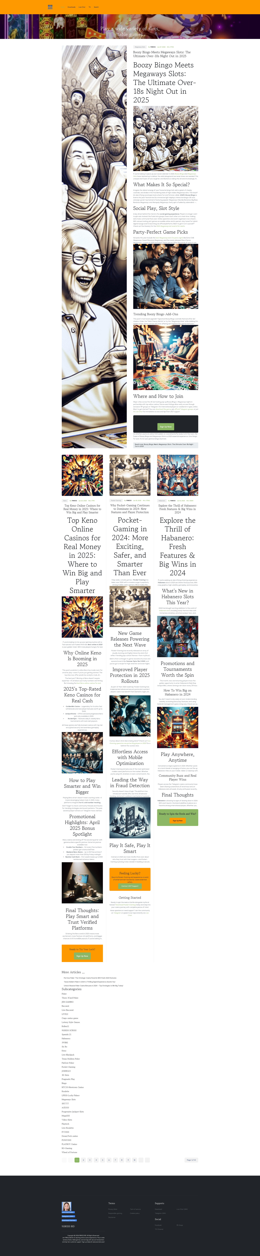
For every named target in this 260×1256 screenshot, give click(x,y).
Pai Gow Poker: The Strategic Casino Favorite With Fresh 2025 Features (89, 978)
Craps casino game (70, 1018)
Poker (64, 993)
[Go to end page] (147, 1160)
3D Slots (65, 1075)
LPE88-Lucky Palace (71, 1095)
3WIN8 (65, 1042)
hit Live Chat (138, 412)
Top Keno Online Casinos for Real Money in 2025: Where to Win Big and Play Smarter (82, 509)
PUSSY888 (66, 1140)
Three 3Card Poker (70, 997)
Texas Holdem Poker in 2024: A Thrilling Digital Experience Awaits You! (89, 982)
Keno (65, 501)
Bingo (64, 1083)
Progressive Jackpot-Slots (73, 1111)
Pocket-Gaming (116, 500)
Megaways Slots (140, 47)
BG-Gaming (67, 1148)
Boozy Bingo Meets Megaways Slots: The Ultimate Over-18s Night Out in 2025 (162, 54)
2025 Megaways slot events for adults (170, 226)
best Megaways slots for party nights (169, 238)
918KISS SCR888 (69, 1030)
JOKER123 (66, 1071)
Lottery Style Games (71, 1022)
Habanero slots (164, 611)
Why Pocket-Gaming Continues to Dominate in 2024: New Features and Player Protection (130, 508)
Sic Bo (64, 1046)
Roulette (65, 1091)
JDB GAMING (67, 1001)
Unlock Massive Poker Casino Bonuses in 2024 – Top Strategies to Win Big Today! (93, 986)
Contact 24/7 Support (129, 886)
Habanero (162, 501)
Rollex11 (65, 1026)
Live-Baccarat (68, 1010)
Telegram (117, 913)
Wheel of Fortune (69, 1152)
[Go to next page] (141, 1160)
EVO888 (65, 1132)
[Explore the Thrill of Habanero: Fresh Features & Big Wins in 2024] (177, 475)
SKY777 (65, 1103)
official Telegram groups (184, 409)
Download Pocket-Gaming (125, 905)
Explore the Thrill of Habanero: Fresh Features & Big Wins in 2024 (178, 509)
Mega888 (66, 1115)
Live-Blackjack (68, 1054)
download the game (163, 409)
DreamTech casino (70, 1136)
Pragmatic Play (68, 1079)
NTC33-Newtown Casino (73, 1087)
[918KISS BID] (50, 7)
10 (134, 1160)
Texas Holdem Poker (71, 1058)
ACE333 (65, 1107)
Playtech (65, 1123)
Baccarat (65, 1005)
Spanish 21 (66, 1034)
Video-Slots (67, 1119)
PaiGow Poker (68, 1062)
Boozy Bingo (179, 174)
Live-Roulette (68, 1127)
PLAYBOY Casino (69, 1144)
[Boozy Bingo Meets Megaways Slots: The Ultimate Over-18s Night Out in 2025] (94, 247)
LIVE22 (65, 1014)
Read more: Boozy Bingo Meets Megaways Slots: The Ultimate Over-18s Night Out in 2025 (164, 445)
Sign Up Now (166, 426)
